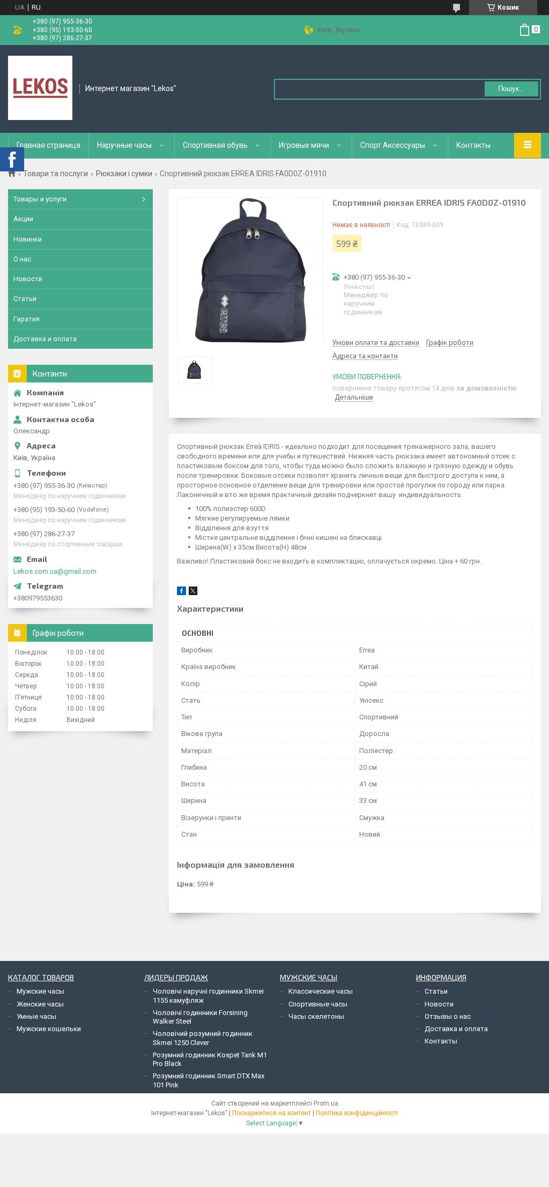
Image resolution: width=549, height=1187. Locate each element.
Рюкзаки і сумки (124, 173)
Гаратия (26, 319)
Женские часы (40, 1004)
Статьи (24, 299)
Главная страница (48, 145)
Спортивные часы (317, 1004)
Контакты (473, 145)
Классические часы (320, 991)
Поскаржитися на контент (271, 1113)
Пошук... (511, 89)
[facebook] (181, 593)
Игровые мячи (304, 145)
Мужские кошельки (49, 1029)
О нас (22, 259)
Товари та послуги (55, 173)
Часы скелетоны (316, 1016)
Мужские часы (40, 991)
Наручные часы (124, 145)
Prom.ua (326, 1103)
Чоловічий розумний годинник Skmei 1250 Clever (203, 1038)
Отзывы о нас (448, 1016)
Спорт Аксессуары (392, 145)
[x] (193, 593)
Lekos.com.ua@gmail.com (55, 571)
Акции (23, 219)
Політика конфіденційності (357, 1113)
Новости (27, 279)
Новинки (27, 239)
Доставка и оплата (45, 339)
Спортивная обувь (215, 145)
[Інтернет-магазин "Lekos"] (40, 88)
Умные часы (36, 1016)
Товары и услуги (39, 199)
